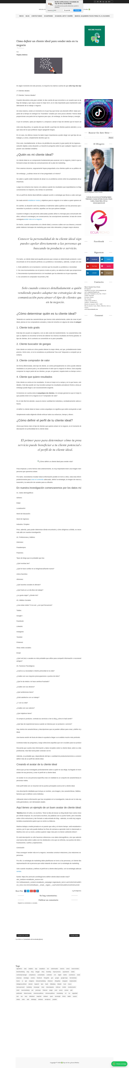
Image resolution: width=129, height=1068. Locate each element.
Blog (27, 16)
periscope (38, 990)
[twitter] (98, 1)
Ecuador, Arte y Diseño (64, 16)
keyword (37, 984)
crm (55, 975)
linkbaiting (52, 984)
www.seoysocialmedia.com (91, 309)
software (45, 996)
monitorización (72, 987)
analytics (31, 968)
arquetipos (42, 968)
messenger (36, 987)
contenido (49, 975)
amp (25, 968)
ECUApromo (48, 16)
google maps (64, 978)
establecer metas (34, 200)
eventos (33, 978)
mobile (64, 987)
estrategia (26, 978)
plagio (51, 990)
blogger (38, 971)
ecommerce (72, 975)
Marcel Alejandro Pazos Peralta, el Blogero (92, 16)
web (28, 999)
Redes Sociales (27, 993)
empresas (19, 978)
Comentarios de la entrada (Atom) (33, 939)
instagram (64, 981)
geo (52, 978)
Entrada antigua (74, 935)
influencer (50, 981)
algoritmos (19, 968)
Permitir (77, 10)
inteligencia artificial (21, 984)
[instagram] (100, 1)
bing (28, 971)
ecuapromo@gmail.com (93, 292)
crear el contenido (37, 479)
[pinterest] (109, 1)
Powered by (50, 10)
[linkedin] (103, 1)
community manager (21, 975)
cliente (72, 971)
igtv (26, 981)
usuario (75, 996)
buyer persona (56, 971)
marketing (29, 987)
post (56, 990)
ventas (18, 999)
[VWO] (54, 10)
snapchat (39, 996)
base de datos (75, 968)
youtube (55, 999)
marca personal (20, 987)
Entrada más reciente (23, 935)
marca (69, 984)
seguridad (74, 993)
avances (62, 968)
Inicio (21, 16)
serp (26, 996)
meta (43, 987)
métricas (58, 987)
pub (71, 990)
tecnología (57, 996)
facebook (39, 978)
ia (22, 981)
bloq (43, 971)
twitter (69, 996)
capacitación (66, 971)
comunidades (41, 975)
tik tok (63, 996)
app (36, 968)
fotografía (46, 978)
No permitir (67, 10)
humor (18, 981)
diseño (65, 975)
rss (69, 993)
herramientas (73, 978)
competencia (32, 975)
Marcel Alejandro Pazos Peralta (92, 287)
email (78, 975)
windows (40, 999)
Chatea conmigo (119, 1064)
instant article (73, 981)
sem (17, 996)
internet (30, 984)
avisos (68, 968)
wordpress (47, 999)
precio (60, 990)
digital (59, 975)
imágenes (31, 981)
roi (65, 993)
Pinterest (45, 990)
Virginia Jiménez (21, 55)
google (57, 978)
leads (46, 984)
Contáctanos (37, 16)
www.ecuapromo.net (101, 290)
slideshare (31, 996)
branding (48, 971)
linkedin (59, 984)
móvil (17, 990)
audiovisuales (54, 968)
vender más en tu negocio (33, 219)
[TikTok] (112, 1)
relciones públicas (49, 993)
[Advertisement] (48, 952)
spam (51, 996)
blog (32, 971)
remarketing (60, 993)
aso (48, 968)
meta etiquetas (50, 987)
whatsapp (33, 999)
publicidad (19, 993)
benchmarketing (20, 971)
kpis (42, 984)
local (65, 984)
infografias (57, 981)
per (32, 990)
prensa (66, 990)
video (23, 999)
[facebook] (95, 1)
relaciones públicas (38, 993)
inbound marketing (41, 981)
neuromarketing (25, 990)
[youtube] (106, 1)
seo (22, 996)
